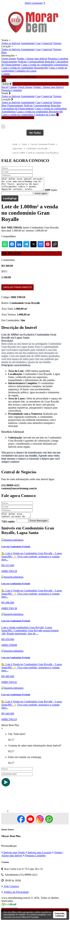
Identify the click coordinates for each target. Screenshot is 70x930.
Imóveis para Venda (14, 852)
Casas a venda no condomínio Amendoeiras (44, 64)
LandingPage (10, 198)
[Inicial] (33, 37)
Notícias (22, 61)
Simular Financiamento (17, 287)
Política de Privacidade (29, 917)
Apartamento (28, 43)
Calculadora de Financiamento (17, 108)
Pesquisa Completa (58, 58)
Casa (38, 43)
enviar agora (41, 193)
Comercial (46, 43)
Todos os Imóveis (10, 43)
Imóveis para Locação (39, 852)
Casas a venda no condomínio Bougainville (24, 67)
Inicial (4, 87)
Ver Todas (35, 132)
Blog (4, 52)
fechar (6, 84)
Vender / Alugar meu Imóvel (32, 58)
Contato (5, 73)
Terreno (57, 43)
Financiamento (9, 61)
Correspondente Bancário (41, 61)
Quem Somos (8, 58)
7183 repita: (8, 521)
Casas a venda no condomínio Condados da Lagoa (34, 69)
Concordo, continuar (60, 914)
